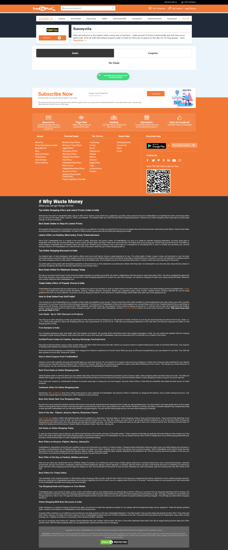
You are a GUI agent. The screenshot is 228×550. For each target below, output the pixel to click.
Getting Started (124, 142)
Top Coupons (177, 8)
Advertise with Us (170, 2)
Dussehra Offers (69, 171)
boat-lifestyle (76, 19)
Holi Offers (67, 160)
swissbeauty (137, 19)
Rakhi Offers (67, 166)
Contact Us (122, 145)
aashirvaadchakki (119, 19)
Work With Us (40, 148)
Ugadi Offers (67, 148)
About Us (39, 142)
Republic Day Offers (71, 157)
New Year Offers (69, 154)
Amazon (93, 160)
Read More (78, 40)
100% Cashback (190, 2)
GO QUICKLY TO (46, 18)
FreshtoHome (96, 168)
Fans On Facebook (179, 122)
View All (185, 18)
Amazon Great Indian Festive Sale (71, 175)
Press (119, 151)
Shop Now (46, 38)
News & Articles (42, 154)
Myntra (93, 157)
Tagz (92, 166)
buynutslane (172, 19)
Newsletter (48, 122)
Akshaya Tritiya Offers (72, 145)
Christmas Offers (70, 151)
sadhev (104, 19)
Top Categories (158, 8)
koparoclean (91, 19)
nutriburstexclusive (154, 19)
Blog (37, 151)
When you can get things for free (56, 205)
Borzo (92, 148)
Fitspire (93, 171)
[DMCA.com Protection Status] (114, 544)
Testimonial (40, 157)
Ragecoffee (95, 163)
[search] (112, 8)
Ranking (114, 122)
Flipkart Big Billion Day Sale (74, 179)
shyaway (61, 19)
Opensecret (95, 151)
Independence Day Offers (73, 168)
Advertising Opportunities (46, 145)
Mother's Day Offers (71, 142)
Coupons (153, 53)
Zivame (93, 154)
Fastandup (94, 142)
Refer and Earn (41, 163)
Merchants (147, 122)
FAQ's (119, 148)
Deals (75, 53)
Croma (92, 145)
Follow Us (152, 155)
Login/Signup (190, 8)
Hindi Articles (41, 160)
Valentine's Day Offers (72, 163)
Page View (81, 122)
